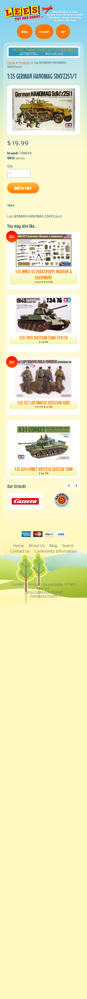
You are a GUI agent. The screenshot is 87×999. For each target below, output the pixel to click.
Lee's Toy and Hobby (49, 584)
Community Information (55, 551)
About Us (37, 546)
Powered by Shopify (43, 596)
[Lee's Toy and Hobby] (43, 21)
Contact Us (20, 551)
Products (24, 62)
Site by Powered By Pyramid (43, 592)
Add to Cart (23, 188)
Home (11, 62)
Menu (24, 31)
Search (68, 546)
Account (44, 31)
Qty (10, 166)
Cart (63, 31)
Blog (53, 546)
